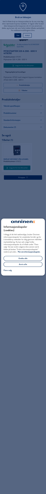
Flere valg (8, 270)
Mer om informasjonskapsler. (29, 252)
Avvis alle (23, 264)
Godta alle (23, 258)
